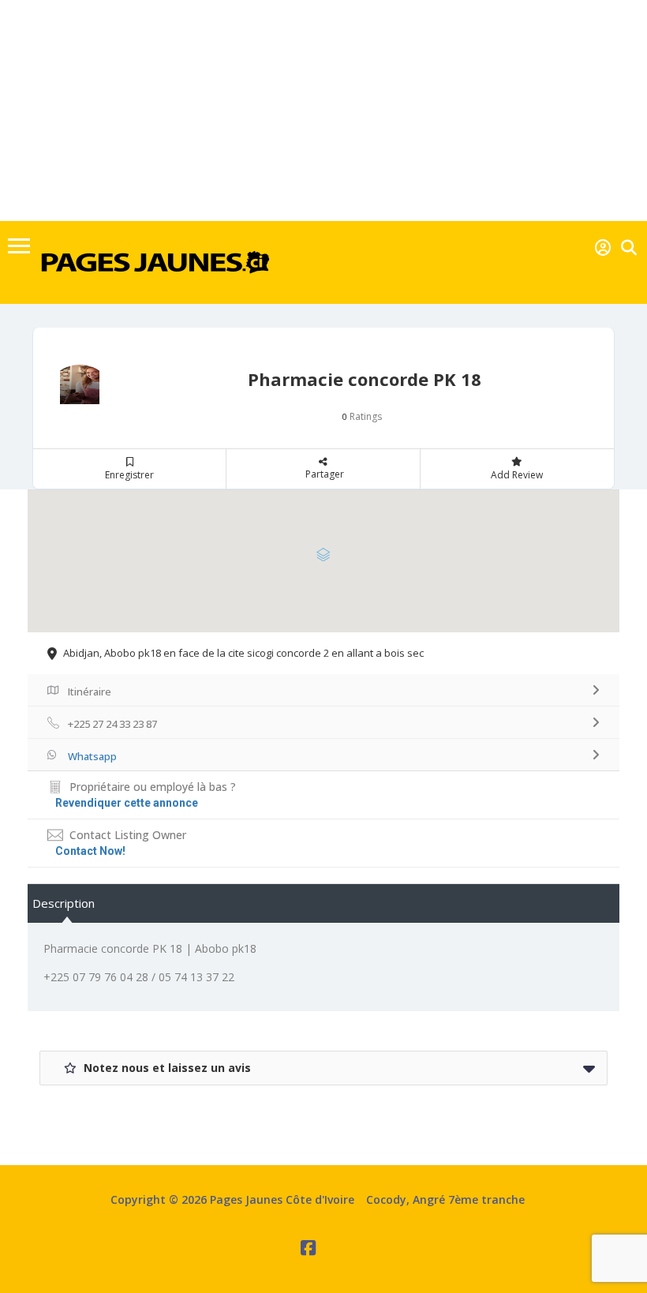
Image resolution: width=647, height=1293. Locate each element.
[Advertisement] (323, 110)
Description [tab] (63, 903)
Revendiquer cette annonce (126, 802)
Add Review (517, 475)
